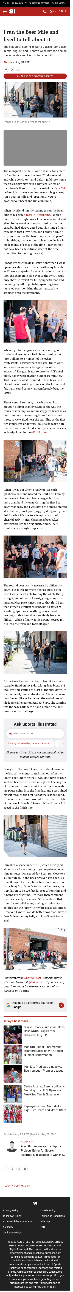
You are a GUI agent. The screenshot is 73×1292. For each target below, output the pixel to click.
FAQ (42, 1227)
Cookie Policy (47, 1210)
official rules (39, 432)
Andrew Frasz (32, 978)
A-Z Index (8, 1227)
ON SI (6, 3)
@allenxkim (36, 982)
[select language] (53, 11)
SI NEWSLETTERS (39, 3)
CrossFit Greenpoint (37, 215)
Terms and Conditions (52, 1216)
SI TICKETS (58, 3)
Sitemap (45, 1221)
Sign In (63, 11)
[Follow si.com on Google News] (61, 1005)
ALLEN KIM (27, 1141)
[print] (25, 1168)
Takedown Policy (12, 1216)
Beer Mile (60, 188)
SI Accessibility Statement (17, 1221)
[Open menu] (5, 11)
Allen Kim (9, 62)
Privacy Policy (10, 1210)
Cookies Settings (12, 1232)
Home (7, 1186)
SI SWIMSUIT (19, 3)
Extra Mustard (22, 1186)
